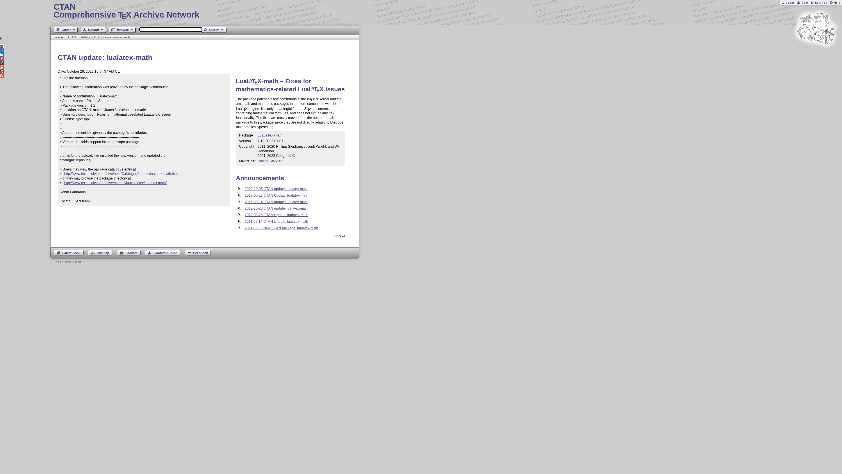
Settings (821, 2)
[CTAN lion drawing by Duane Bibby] (815, 53)
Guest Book (71, 253)
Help (837, 2)
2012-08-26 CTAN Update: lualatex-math (276, 215)
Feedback (200, 253)
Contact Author (165, 253)
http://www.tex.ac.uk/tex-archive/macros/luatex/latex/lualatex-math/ (115, 183)
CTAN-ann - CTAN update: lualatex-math (104, 37)
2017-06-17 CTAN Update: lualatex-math (276, 195)
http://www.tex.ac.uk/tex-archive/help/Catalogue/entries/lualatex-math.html (121, 174)
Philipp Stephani (271, 161)
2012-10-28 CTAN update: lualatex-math (276, 208)
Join (805, 2)
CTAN (72, 37)
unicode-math (323, 118)
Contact (131, 253)
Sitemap (103, 253)
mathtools (265, 104)
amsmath (243, 104)
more (338, 236)
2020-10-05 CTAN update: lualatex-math (276, 189)
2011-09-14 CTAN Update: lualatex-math (276, 221)
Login (789, 2)
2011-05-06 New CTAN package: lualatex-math (281, 228)
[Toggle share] (1, 38)
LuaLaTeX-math (270, 135)
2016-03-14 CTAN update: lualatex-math (276, 202)
